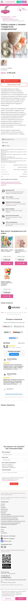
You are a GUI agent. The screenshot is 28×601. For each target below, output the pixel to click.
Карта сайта (4, 510)
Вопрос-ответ (4, 509)
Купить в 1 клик (7, 256)
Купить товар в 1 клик (14, 84)
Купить (6, 263)
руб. (14, 4)
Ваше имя (5, 457)
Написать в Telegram (9, 538)
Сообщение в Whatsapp (8, 467)
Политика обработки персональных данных (12, 516)
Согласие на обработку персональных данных (13, 521)
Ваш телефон (6, 452)
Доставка (7, 145)
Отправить (14, 483)
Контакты (3, 512)
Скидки (3, 504)
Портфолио (4, 532)
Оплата (6, 142)
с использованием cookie (12, 595)
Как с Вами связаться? (9, 462)
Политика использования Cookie (9, 519)
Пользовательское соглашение (9, 517)
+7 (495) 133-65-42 (10, 2)
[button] (3, 312)
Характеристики (9, 139)
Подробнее (8, 598)
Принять (20, 598)
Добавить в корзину (12, 81)
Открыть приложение (5, 551)
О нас (2, 529)
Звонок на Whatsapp (7, 466)
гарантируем (11, 203)
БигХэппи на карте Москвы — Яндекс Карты (14, 396)
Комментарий (6, 469)
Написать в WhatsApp (9, 536)
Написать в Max (7, 541)
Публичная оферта (6, 514)
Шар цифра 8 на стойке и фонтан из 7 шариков (20, 251)
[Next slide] (26, 308)
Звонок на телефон (7, 464)
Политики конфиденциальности (9, 480)
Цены (2, 531)
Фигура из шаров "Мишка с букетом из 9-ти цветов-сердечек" (6, 283)
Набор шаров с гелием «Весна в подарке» (7, 250)
